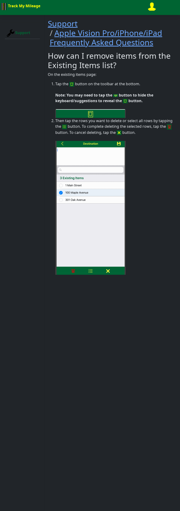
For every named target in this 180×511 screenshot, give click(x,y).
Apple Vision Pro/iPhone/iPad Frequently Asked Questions (106, 37)
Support (22, 32)
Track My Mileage (23, 5)
